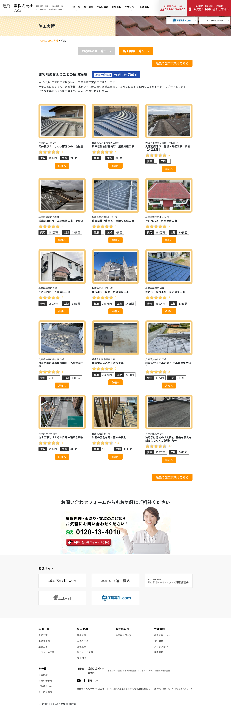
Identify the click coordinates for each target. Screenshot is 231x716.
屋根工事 (43, 635)
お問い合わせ (45, 680)
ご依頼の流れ (45, 686)
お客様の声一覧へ (94, 51)
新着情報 (144, 6)
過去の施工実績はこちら (172, 63)
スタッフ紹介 (161, 646)
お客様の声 (102, 6)
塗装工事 (43, 646)
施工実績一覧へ (134, 51)
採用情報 (158, 652)
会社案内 (158, 640)
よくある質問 (45, 691)
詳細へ (62, 166)
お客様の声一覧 (124, 635)
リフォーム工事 (46, 652)
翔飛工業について (163, 635)
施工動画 (81, 657)
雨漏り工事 (44, 640)
